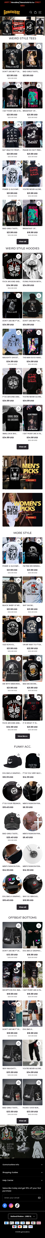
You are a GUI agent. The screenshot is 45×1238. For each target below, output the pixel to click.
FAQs (4, 1184)
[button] (30, 12)
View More (23, 736)
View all (22, 241)
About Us (6, 1168)
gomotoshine (25, 1232)
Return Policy (7, 1176)
